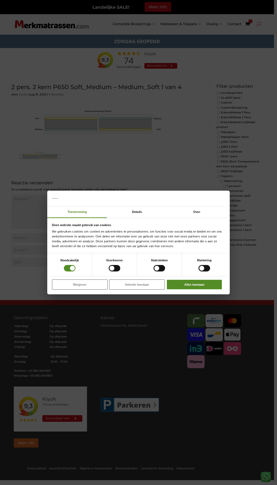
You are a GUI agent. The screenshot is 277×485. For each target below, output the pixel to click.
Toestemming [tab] (77, 212)
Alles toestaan (194, 284)
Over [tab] (196, 212)
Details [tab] (137, 212)
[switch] (114, 268)
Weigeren (79, 284)
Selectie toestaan (137, 284)
